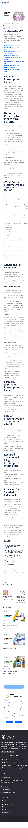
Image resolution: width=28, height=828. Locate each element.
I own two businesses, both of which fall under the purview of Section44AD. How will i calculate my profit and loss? (13, 562)
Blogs (5, 24)
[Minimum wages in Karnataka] (14, 661)
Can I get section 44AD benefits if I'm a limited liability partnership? (13, 546)
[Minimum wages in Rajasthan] (14, 616)
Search (21, 686)
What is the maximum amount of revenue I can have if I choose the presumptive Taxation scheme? (14, 551)
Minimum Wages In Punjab (9, 648)
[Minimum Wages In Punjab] (14, 639)
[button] (14, 546)
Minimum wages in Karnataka (10, 671)
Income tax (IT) (13, 24)
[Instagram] (13, 752)
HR (9, 623)
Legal (5, 800)
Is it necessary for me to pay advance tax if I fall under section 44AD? (12, 557)
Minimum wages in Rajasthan (10, 625)
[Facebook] (2, 752)
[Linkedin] (8, 752)
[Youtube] (10, 752)
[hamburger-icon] (25, 2)
